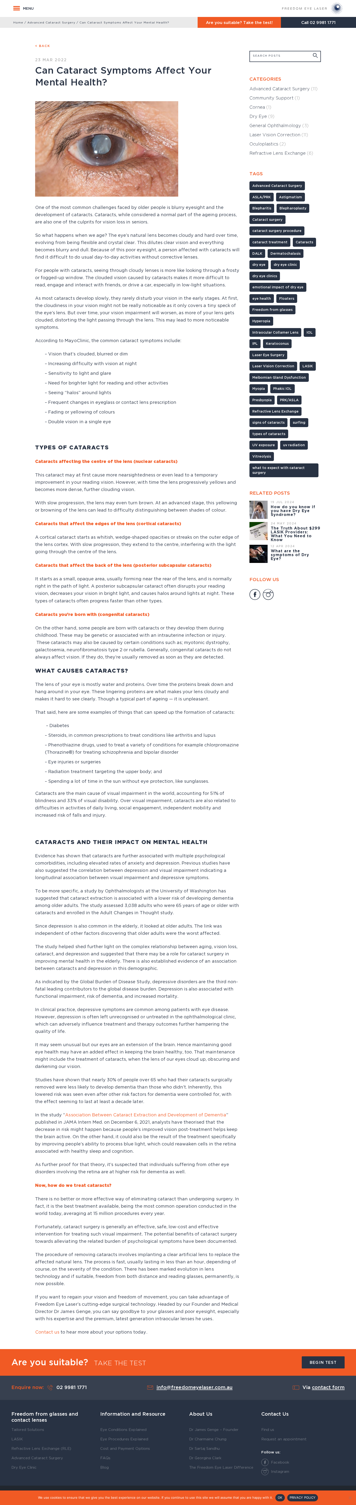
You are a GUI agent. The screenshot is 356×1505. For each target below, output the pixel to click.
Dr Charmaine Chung (208, 1439)
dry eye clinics (264, 276)
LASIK (307, 366)
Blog (104, 1467)
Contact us (47, 1332)
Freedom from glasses (272, 309)
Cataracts (304, 242)
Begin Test (323, 1362)
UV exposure (263, 445)
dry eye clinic (285, 264)
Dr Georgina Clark (205, 1458)
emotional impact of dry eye (277, 287)
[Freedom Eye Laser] (312, 8)
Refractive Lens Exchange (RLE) (41, 1448)
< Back (42, 45)
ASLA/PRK (261, 197)
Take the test (120, 1363)
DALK (257, 253)
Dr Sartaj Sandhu (204, 1448)
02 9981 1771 (322, 22)
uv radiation (294, 445)
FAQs (105, 1458)
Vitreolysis (261, 456)
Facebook (280, 1462)
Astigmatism (290, 197)
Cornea (260, 107)
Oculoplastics (267, 144)
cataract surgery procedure (277, 230)
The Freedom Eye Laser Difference (221, 1467)
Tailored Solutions (27, 1429)
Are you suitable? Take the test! (239, 22)
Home (18, 22)
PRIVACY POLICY (303, 1497)
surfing (299, 422)
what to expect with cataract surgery (278, 470)
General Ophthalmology (279, 125)
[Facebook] (254, 595)
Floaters (286, 298)
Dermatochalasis (285, 253)
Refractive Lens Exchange (281, 153)
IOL (310, 332)
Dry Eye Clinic (24, 1467)
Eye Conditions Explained (123, 1429)
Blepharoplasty (292, 208)
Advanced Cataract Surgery (51, 22)
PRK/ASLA (289, 400)
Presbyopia (262, 400)
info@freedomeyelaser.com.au (194, 1387)
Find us (267, 1429)
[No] (350, 1497)
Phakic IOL (282, 388)
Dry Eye (261, 116)
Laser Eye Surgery (268, 355)
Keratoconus (277, 343)
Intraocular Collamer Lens (275, 332)
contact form (328, 1387)
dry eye (258, 264)
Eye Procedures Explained (124, 1439)
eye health (261, 298)
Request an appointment (284, 1439)
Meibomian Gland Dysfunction (279, 377)
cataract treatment (269, 242)
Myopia (258, 388)
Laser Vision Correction (278, 134)
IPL (255, 343)
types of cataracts (268, 434)
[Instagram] (268, 595)
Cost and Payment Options (125, 1448)
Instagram (280, 1471)
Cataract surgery (267, 219)
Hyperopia (261, 321)
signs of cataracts (268, 422)
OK (280, 1497)
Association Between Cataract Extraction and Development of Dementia (145, 1115)
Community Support (274, 98)
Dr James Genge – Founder (214, 1429)
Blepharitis (261, 208)
